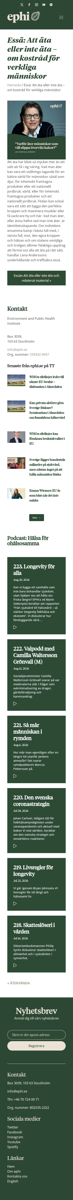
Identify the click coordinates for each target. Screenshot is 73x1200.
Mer (34, 517)
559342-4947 (39, 354)
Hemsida (14, 85)
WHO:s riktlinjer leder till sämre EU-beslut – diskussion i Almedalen (46, 382)
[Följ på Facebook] (29, 5)
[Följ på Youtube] (44, 5)
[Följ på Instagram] (36, 5)
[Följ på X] (22, 5)
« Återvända (18, 983)
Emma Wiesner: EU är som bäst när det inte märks (44, 495)
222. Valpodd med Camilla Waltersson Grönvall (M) (35, 655)
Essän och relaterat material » (36, 278)
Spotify (12, 1147)
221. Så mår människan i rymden (27, 731)
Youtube (13, 1142)
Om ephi (13, 1171)
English (12, 1181)
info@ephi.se (17, 349)
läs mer (30, 626)
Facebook (14, 1132)
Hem (11, 1166)
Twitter (12, 1127)
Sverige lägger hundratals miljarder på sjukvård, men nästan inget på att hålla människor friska (47, 467)
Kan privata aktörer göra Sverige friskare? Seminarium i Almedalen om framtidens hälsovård (47, 410)
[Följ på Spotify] (51, 5)
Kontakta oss (17, 1176)
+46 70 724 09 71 (26, 1099)
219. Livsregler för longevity (33, 870)
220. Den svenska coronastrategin (33, 800)
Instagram (15, 1137)
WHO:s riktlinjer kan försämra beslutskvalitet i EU (47, 438)
